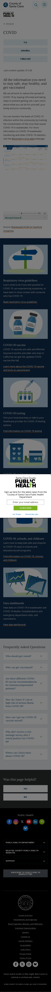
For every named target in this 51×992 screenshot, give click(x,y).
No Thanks (17, 514)
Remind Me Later (31, 514)
